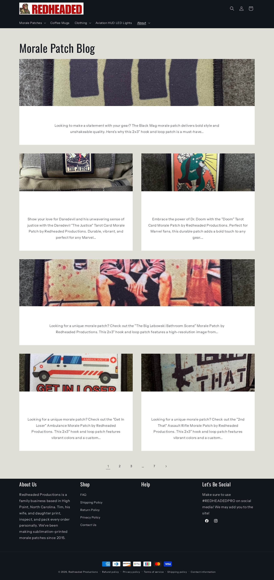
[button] (32, 22)
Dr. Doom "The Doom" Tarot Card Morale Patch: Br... (198, 205)
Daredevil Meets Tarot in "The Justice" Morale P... (76, 205)
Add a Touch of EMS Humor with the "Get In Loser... (76, 405)
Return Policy (90, 510)
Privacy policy (131, 571)
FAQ (83, 495)
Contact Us (88, 525)
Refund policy (110, 571)
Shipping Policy (91, 502)
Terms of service (154, 571)
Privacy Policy (90, 517)
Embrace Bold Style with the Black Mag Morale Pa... (137, 116)
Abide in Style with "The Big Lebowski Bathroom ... (137, 316)
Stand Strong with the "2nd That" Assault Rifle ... (198, 405)
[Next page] (166, 466)
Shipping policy (177, 571)
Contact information (203, 571)
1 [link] (108, 466)
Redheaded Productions (83, 571)
